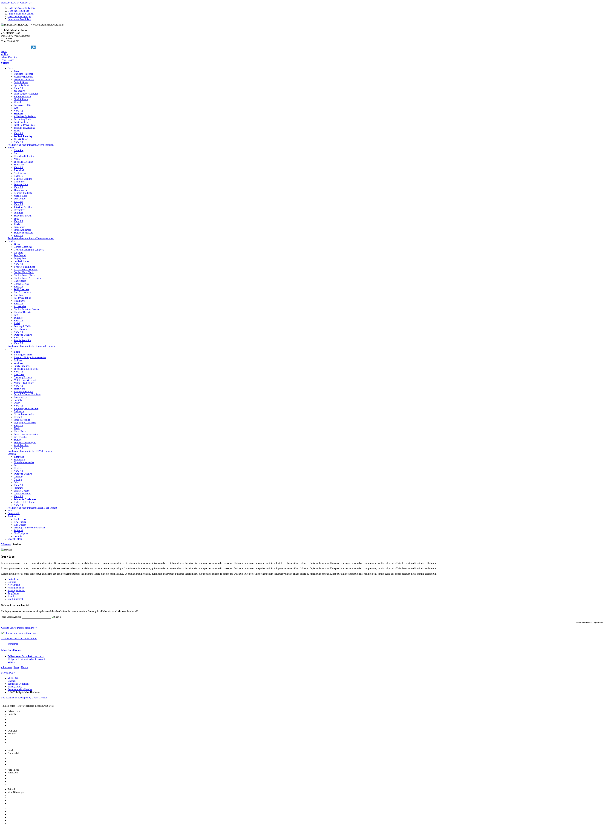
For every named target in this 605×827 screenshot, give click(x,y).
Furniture (18, 212)
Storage (17, 439)
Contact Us (26, 2)
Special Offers (15, 539)
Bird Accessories (22, 292)
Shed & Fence (21, 99)
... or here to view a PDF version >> (19, 638)
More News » (8, 672)
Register (5, 2)
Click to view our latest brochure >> (19, 627)
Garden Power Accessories (27, 278)
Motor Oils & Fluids (24, 383)
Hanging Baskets (22, 312)
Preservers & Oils (22, 105)
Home (11, 147)
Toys (16, 218)
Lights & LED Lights (24, 502)
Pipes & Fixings (22, 419)
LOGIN (15, 2)
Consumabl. (14, 513)
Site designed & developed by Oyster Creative (24, 697)
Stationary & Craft (23, 215)
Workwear (19, 363)
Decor (11, 68)
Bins (16, 153)
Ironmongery (20, 397)
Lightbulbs (19, 181)
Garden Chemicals (23, 246)
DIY (10, 349)
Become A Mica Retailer (20, 689)
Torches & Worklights (25, 442)
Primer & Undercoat (24, 79)
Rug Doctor (20, 524)
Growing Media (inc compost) (29, 249)
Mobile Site (13, 678)
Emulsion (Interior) (23, 73)
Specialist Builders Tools (26, 368)
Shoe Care (19, 164)
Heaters (17, 468)
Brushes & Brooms (23, 391)
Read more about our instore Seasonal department (32, 507)
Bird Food (19, 295)
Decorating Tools (22, 119)
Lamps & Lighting (23, 178)
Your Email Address (11, 616)
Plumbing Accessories (25, 422)
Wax (16, 108)
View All (18, 88)
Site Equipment (21, 533)
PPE (10, 510)
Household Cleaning (24, 156)
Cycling (18, 479)
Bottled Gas (20, 519)
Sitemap (12, 681)
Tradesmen (13, 644)
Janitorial (18, 530)
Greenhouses (20, 329)
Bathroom (19, 411)
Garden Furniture (22, 493)
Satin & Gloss (21, 82)
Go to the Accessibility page (21, 8)
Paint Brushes (21, 122)
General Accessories (24, 414)
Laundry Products (23, 193)
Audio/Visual (20, 173)
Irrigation (18, 252)
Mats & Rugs (20, 195)
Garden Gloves (21, 283)
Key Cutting (20, 522)
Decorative (19, 210)
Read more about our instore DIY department (30, 451)
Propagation (20, 258)
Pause (16, 667)
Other (17, 402)
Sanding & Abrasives (24, 127)
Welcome (6, 544)
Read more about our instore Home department (31, 238)
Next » (24, 667)
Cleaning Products (23, 377)
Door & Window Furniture (27, 394)
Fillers (17, 130)
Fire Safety (19, 459)
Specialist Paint (21, 85)
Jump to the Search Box (19, 19)
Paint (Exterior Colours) (26, 93)
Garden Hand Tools (24, 272)
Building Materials (23, 354)
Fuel (16, 465)
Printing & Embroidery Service (29, 527)
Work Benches (21, 445)
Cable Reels (20, 281)
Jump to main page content (21, 13)
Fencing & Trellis (22, 326)
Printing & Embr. (16, 587)
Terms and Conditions (18, 683)
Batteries (18, 176)
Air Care (18, 201)
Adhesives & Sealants (25, 116)
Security (18, 400)
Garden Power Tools (24, 275)
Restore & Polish (22, 96)
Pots (16, 315)
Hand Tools (20, 431)
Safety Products (21, 366)
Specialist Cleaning (23, 161)
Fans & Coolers (21, 490)
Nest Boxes (19, 300)
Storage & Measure (23, 232)
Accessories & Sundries (25, 269)
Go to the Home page (18, 10)
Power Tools (20, 436)
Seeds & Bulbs (21, 261)
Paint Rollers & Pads (24, 125)
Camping (18, 476)
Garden (11, 241)
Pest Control (20, 198)
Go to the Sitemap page (19, 16)
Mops (17, 159)
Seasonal (12, 453)
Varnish (17, 102)
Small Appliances (22, 229)
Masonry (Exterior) (23, 76)
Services (12, 516)
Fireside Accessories (24, 462)
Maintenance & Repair (25, 380)
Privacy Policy (15, 686)
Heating (18, 417)
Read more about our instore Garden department (31, 346)
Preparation (19, 227)
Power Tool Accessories (26, 434)
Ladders (18, 360)
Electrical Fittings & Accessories (30, 357)
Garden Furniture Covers (26, 309)
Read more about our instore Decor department (31, 144)
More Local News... (11, 650)
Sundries (18, 317)
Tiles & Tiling (21, 139)
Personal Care (21, 184)
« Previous (6, 667)
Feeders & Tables (22, 298)
